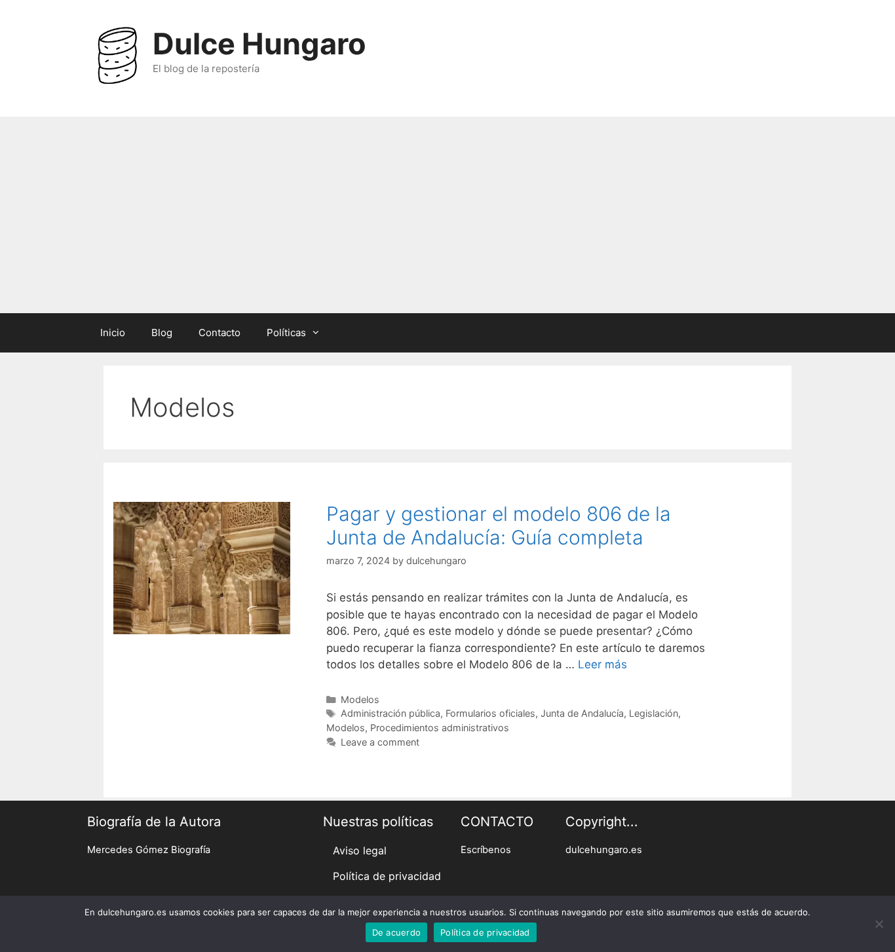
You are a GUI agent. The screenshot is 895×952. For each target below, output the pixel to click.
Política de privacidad (387, 876)
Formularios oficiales (490, 713)
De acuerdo (396, 932)
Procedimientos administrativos (439, 727)
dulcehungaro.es (603, 850)
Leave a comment (380, 742)
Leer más (602, 664)
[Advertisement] (447, 215)
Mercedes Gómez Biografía (148, 850)
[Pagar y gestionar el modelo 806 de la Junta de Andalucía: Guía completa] (201, 630)
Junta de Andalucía (582, 713)
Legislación (653, 713)
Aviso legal (360, 850)
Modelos (360, 699)
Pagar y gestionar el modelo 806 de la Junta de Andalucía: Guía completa (498, 525)
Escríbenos (486, 850)
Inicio (112, 332)
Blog (161, 332)
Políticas (286, 332)
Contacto (219, 332)
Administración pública (390, 713)
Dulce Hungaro (259, 44)
